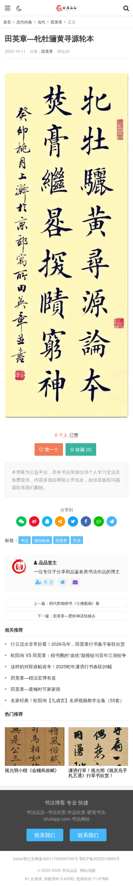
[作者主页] (62, 582)
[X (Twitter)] (73, 521)
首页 (7, 21)
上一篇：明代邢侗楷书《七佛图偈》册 (66, 603)
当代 (41, 21)
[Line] (99, 521)
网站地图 (88, 870)
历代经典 (24, 21)
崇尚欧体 (42, 540)
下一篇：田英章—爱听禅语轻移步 (66, 615)
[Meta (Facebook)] (86, 521)
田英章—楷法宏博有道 (33, 677)
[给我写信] (75, 582)
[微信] (21, 521)
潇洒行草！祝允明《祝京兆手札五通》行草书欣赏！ (97, 772)
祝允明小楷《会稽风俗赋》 (32, 770)
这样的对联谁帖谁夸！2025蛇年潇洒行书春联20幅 (61, 666)
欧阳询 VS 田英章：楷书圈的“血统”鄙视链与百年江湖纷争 (68, 655)
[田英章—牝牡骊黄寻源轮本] (66, 245)
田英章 (56, 21)
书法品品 (66, 8)
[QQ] (47, 521)
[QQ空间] (60, 521)
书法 (24, 540)
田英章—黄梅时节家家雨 (35, 689)
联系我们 (45, 835)
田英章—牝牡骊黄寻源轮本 (49, 38)
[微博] (34, 521)
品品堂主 (48, 562)
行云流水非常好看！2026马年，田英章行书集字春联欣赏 (68, 644)
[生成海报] (112, 521)
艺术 (77, 540)
